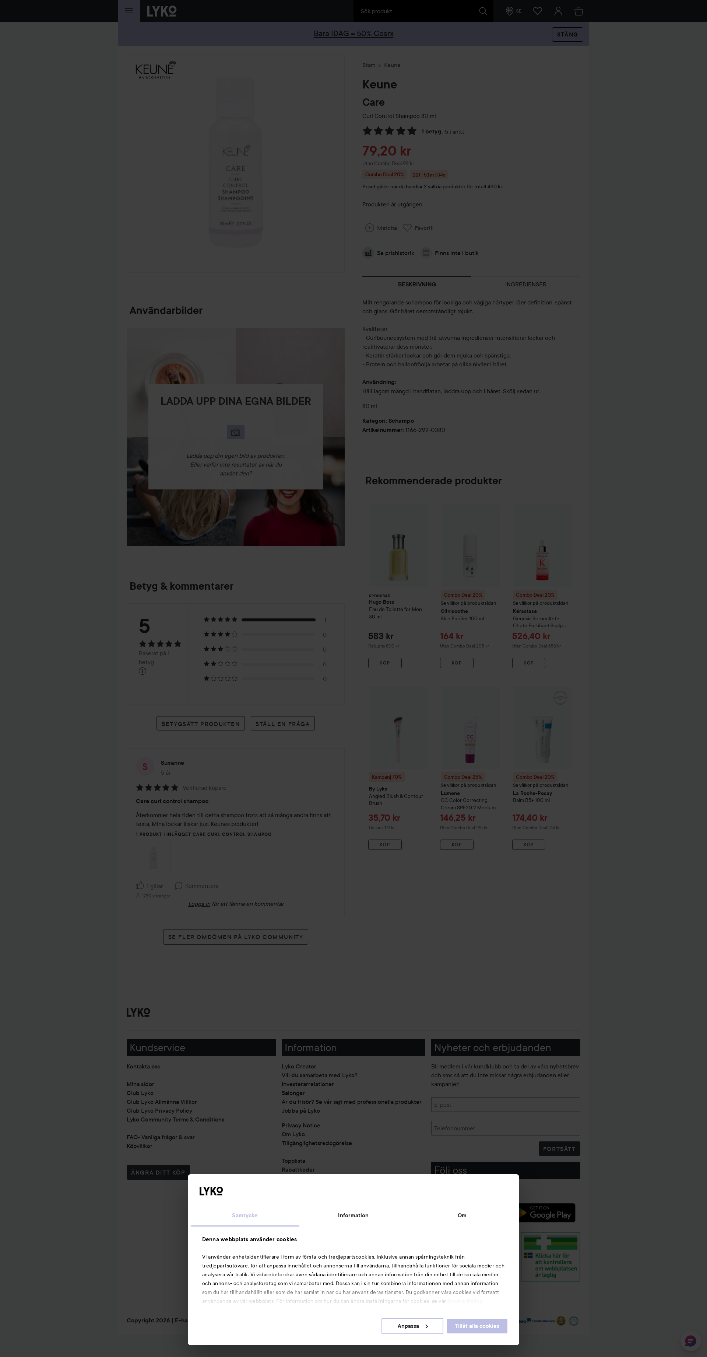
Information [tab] (353, 1215)
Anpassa (408, 1326)
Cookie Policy (465, 1301)
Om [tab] (462, 1215)
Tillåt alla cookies (477, 1326)
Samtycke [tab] (245, 1215)
